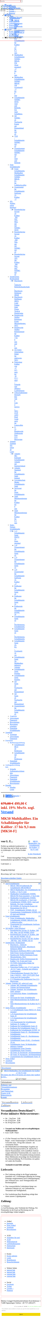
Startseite (10, 1223)
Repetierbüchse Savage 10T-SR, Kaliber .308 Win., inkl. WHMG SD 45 (24, 940)
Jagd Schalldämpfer (12, 884)
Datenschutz (13, 25)
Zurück (19, 878)
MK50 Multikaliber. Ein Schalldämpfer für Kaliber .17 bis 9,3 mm (19, 44)
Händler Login (13, 788)
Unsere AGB (5, 1093)
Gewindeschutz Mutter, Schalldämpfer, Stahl (19, 483)
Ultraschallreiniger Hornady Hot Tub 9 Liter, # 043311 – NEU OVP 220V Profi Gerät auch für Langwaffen (24, 975)
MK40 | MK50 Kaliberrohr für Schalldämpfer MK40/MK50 (21, 887)
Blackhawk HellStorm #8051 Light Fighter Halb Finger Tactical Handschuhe (18, 305)
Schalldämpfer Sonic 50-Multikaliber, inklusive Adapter (19, 662)
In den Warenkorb (34, 854)
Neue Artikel (10, 1059)
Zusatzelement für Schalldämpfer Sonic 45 (19, 710)
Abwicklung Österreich (14, 719)
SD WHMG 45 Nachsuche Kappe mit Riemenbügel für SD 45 (23, 907)
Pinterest (12, 13)
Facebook (12, 7)
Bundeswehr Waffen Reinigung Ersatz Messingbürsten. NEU (24, 956)
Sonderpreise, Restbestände (14, 278)
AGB (9, 1240)
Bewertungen (14, 722)
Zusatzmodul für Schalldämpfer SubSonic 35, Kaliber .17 (19, 193)
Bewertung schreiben (14, 725)
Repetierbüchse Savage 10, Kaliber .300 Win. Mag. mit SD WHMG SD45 (24, 931)
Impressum (13, 27)
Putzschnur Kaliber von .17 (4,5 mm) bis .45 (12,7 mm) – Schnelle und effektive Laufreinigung (24, 969)
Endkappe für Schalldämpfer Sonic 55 (19, 600)
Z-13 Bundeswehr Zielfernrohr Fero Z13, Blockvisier (18, 433)
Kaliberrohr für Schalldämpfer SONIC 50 (19, 610)
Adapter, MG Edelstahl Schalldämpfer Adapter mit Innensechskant (19, 460)
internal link (11, 1270)
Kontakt (4, 1097)
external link (11, 1274)
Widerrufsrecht (14, 21)
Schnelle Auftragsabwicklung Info (17, 771)
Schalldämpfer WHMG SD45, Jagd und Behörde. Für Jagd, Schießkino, (24, 903)
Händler (8, 785)
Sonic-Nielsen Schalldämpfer (15, 527)
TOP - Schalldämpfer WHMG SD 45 (19, 141)
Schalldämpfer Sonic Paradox (20, 1048)
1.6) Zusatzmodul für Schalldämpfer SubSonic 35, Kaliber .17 (19, 577)
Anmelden (12, 34)
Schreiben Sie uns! (15, 17)
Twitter (11, 9)
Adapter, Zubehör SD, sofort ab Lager (13, 447)
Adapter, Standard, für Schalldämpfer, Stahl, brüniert (19, 473)
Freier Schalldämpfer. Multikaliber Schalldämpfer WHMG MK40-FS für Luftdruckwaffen (23, 920)
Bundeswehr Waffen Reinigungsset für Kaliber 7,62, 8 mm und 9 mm (24, 960)
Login (9, 1258)
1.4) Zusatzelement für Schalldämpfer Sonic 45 (19, 550)
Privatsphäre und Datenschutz (7, 1090)
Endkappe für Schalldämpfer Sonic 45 (19, 590)
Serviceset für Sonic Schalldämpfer (22, 998)
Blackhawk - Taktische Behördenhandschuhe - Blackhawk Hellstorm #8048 (22, 947)
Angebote (8, 732)
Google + (12, 11)
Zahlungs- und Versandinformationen (9, 1086)
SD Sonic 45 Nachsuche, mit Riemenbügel (19, 687)
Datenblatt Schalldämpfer (15, 729)
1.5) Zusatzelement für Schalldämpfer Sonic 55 (19, 563)
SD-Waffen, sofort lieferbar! (13, 204)
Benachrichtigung (13, 1262)
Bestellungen (13, 36)
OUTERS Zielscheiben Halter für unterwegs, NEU (22, 964)
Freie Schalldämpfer (15, 166)
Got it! (21, 1314)
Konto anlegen (14, 32)
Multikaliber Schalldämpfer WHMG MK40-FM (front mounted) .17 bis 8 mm (24, 895)
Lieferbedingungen (15, 23)
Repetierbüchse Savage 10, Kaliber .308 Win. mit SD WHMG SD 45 (24, 936)
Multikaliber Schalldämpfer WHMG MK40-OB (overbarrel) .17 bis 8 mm (19, 86)
